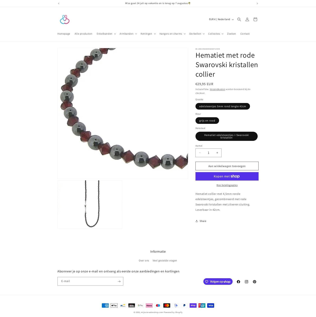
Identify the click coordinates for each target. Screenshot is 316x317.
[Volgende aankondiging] (257, 3)
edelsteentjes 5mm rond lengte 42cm (222, 106)
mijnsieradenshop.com (152, 312)
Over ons (144, 260)
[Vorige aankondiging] (59, 3)
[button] (106, 33)
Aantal (198, 145)
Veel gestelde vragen (165, 260)
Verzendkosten (217, 89)
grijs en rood (207, 120)
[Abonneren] (119, 281)
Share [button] (203, 220)
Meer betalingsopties (227, 185)
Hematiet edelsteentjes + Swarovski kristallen (226, 136)
